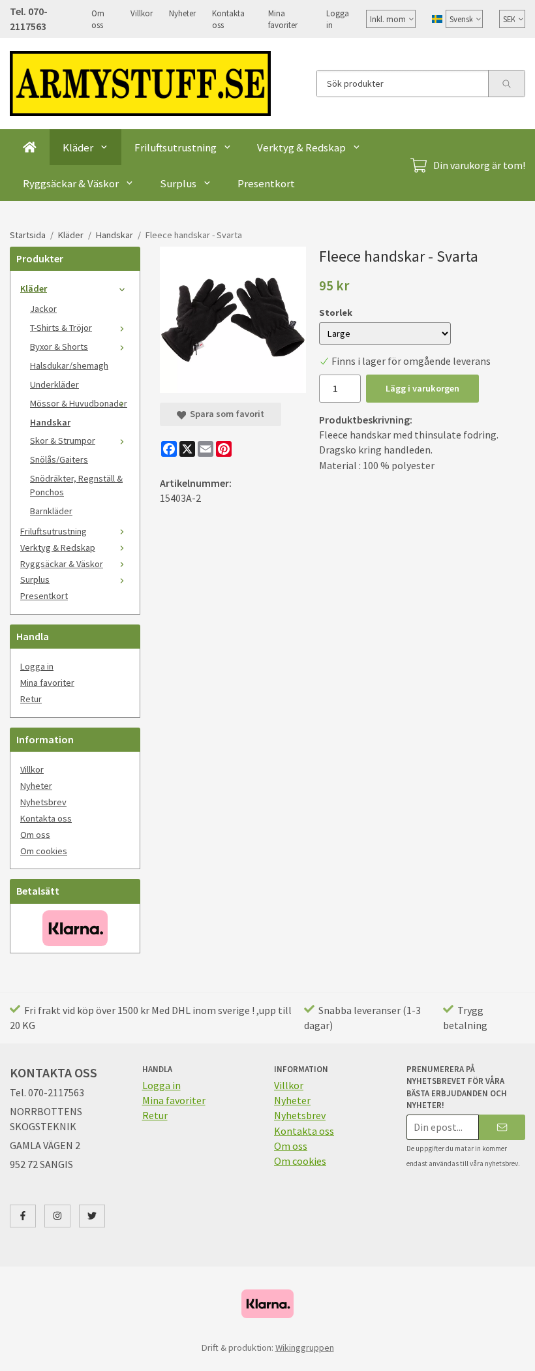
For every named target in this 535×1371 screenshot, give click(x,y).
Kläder (78, 147)
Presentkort (266, 183)
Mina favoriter (283, 19)
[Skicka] (502, 1127)
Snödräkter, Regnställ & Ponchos (76, 485)
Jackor (43, 309)
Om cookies (43, 851)
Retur (31, 699)
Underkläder (54, 384)
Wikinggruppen (304, 1347)
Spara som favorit (225, 414)
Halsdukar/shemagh (69, 365)
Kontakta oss (228, 19)
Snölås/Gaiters (59, 459)
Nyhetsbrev (43, 802)
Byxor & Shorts (59, 346)
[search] (506, 83)
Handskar (50, 422)
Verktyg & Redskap (301, 147)
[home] (30, 147)
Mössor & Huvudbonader (78, 403)
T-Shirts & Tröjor (61, 327)
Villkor (141, 13)
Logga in (337, 19)
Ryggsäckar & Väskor (71, 183)
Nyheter (182, 13)
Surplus (178, 183)
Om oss (97, 19)
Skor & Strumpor (62, 440)
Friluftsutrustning (175, 147)
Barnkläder (51, 511)
